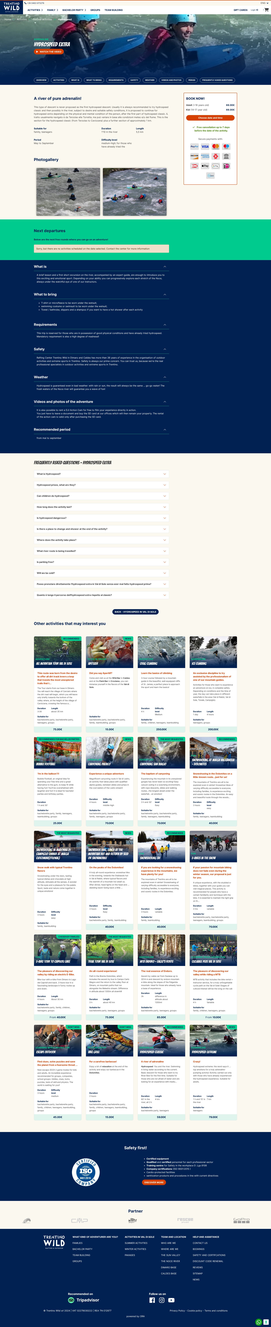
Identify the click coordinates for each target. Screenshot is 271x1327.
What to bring (94, 80)
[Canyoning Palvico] (109, 781)
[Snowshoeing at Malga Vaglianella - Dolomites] (213, 781)
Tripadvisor (88, 1299)
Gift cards (240, 10)
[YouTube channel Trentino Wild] (173, 1300)
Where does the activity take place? (56, 540)
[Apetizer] (109, 684)
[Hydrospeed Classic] (161, 1072)
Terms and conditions (216, 1310)
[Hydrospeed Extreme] (213, 1072)
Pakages (130, 1255)
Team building (114, 10)
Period (191, 80)
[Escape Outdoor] (57, 1072)
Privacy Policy (178, 1310)
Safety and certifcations (209, 1255)
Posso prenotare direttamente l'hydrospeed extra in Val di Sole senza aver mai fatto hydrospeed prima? (94, 584)
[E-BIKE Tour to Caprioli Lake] (57, 977)
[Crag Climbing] (161, 684)
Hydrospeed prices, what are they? (56, 484)
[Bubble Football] (57, 781)
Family (51, 10)
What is (75, 80)
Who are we (168, 1243)
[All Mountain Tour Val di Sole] (57, 684)
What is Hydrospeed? (49, 473)
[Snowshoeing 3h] (161, 880)
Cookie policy (194, 1310)
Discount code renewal (208, 1261)
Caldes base (169, 1273)
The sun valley (170, 1255)
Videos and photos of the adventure (63, 402)
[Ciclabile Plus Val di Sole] (213, 977)
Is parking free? (45, 562)
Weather (149, 80)
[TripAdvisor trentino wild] (72, 1300)
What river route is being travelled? (56, 551)
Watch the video (50, 51)
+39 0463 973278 (35, 3)
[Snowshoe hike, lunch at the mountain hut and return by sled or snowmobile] (109, 880)
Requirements (116, 80)
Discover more (154, 1182)
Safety (134, 80)
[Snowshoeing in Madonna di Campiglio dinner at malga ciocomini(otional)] (57, 880)
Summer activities (136, 1243)
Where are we (169, 1249)
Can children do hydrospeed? (53, 495)
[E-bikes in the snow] (213, 880)
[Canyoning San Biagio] (161, 781)
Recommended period (52, 429)
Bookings (198, 1249)
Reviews (198, 1267)
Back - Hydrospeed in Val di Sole (135, 611)
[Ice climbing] (213, 684)
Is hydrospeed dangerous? (51, 518)
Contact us (200, 1243)
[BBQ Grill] (109, 1072)
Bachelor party (73, 10)
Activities (34, 10)
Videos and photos (171, 80)
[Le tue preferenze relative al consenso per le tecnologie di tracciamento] (266, 1322)
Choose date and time (210, 117)
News (196, 1279)
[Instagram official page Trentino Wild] (163, 1300)
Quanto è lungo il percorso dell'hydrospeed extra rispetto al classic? (74, 595)
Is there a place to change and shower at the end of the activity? (72, 529)
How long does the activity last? (54, 506)
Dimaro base (168, 1267)
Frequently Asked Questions (217, 80)
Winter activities (135, 1249)
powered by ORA (135, 1316)
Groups (95, 10)
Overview (41, 80)
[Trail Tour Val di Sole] (109, 977)
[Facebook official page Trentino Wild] (154, 1300)
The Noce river (170, 1261)
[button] (44, 192)
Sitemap (198, 1273)
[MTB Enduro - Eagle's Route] (161, 977)
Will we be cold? (46, 573)
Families (77, 1243)
